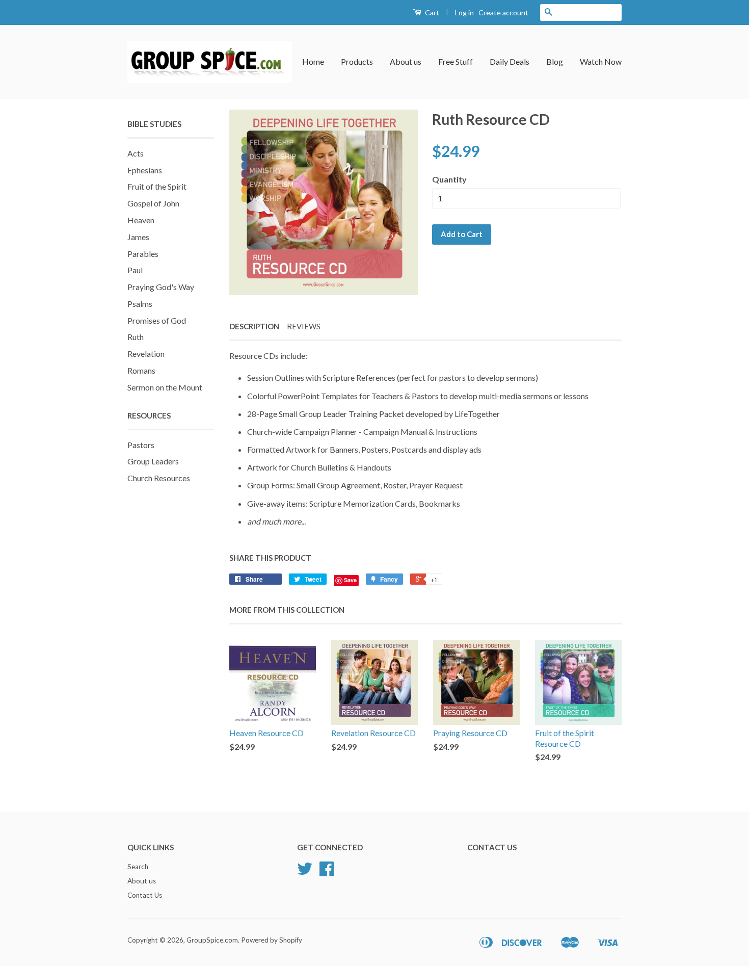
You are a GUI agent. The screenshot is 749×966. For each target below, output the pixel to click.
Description (254, 326)
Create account (503, 12)
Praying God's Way (160, 287)
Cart (431, 12)
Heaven (140, 220)
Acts (135, 153)
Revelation (146, 353)
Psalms (139, 303)
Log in (464, 12)
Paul (135, 270)
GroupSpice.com (212, 940)
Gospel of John (153, 203)
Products (357, 61)
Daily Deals (509, 61)
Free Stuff (455, 61)
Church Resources (158, 478)
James (138, 237)
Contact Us (144, 895)
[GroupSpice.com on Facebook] (326, 872)
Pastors (140, 445)
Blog (554, 61)
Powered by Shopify (271, 940)
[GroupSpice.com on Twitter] (304, 872)
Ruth (135, 337)
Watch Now (601, 61)
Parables (142, 253)
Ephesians (144, 170)
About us (405, 61)
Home (313, 61)
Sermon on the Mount (164, 387)
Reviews (303, 326)
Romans (141, 370)
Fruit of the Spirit (156, 186)
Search (137, 867)
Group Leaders (153, 461)
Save (350, 580)
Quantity (449, 179)
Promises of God (156, 320)
